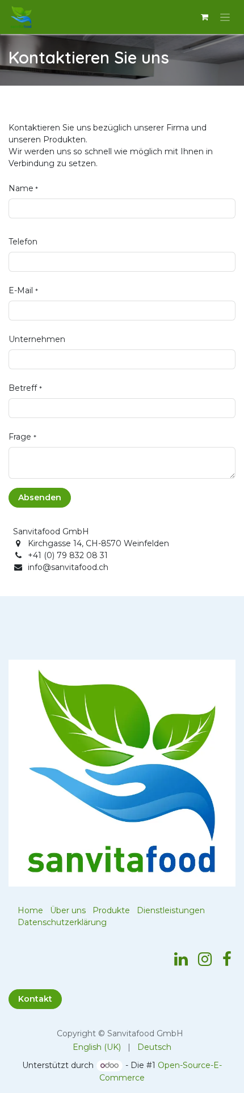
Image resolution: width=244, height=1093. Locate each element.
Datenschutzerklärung (62, 922)
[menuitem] (97, 1047)
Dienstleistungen (171, 910)
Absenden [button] (39, 497)
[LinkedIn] (181, 959)
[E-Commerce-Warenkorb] (204, 17)
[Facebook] (227, 959)
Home (30, 910)
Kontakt (35, 999)
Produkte (111, 910)
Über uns (68, 910)
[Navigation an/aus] (224, 17)
